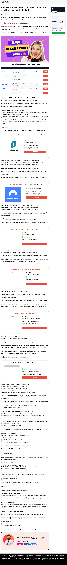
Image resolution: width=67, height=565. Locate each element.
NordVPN (3, 71)
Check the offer (58, 33)
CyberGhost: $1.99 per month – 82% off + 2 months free (24, 229)
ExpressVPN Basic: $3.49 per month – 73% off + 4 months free (25, 269)
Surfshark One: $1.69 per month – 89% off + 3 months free (22, 134)
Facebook (34, 544)
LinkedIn (27, 544)
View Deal (45, 71)
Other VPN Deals (51, 2)
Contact (59, 2)
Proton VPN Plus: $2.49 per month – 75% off (25, 313)
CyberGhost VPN (5, 84)
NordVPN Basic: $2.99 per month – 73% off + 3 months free (22, 184)
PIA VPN (3, 88)
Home (39, 2)
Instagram (20, 544)
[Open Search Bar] (63, 2)
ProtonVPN (4, 92)
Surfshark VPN (4, 75)
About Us (44, 2)
